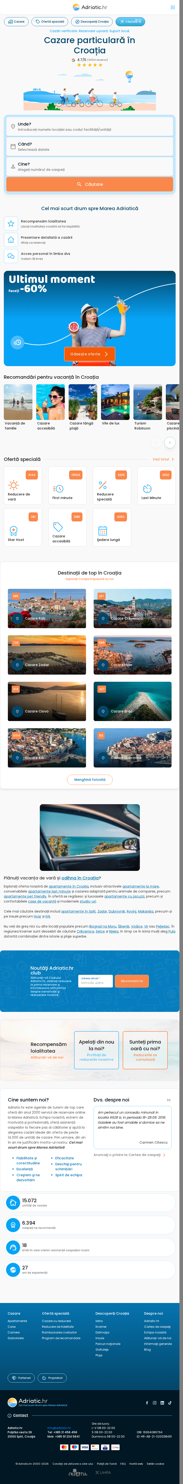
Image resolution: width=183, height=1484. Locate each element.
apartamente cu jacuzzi (124, 896)
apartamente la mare (140, 886)
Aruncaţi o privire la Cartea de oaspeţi (127, 1154)
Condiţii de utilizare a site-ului (72, 1464)
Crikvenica (85, 931)
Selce (100, 931)
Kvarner (101, 1327)
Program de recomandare (61, 1338)
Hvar (37, 916)
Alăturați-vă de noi (157, 1338)
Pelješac (163, 926)
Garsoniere (16, 1338)
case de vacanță (42, 901)
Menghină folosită (89, 779)
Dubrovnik (117, 911)
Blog (147, 1350)
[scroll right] (170, 442)
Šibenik (123, 926)
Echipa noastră (155, 1332)
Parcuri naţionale (108, 1344)
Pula (171, 931)
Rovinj (131, 911)
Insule (100, 1338)
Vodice (136, 926)
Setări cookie (155, 1464)
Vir (146, 926)
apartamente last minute (49, 891)
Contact (20, 1415)
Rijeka (113, 931)
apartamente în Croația (69, 886)
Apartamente (17, 1321)
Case (11, 1327)
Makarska (145, 911)
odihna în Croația (80, 878)
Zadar (102, 911)
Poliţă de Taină (107, 1464)
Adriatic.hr (151, 1321)
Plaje (99, 1355)
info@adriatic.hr (59, 1428)
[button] (89, 126)
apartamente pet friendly (25, 896)
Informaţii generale (158, 1344)
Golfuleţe (102, 1350)
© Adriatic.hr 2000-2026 (32, 1464)
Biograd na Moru (102, 926)
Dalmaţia (102, 1332)
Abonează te (132, 981)
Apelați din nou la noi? (96, 1050)
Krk (48, 916)
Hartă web (136, 1464)
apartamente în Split (78, 911)
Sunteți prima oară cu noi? (145, 1050)
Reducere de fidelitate (58, 1327)
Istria (99, 1321)
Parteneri (24, 1378)
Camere (14, 1332)
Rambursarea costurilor (59, 1332)
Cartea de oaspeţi (157, 1327)
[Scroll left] (156, 442)
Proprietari (55, 1378)
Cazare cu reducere (56, 1321)
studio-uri (88, 901)
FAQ (123, 1464)
